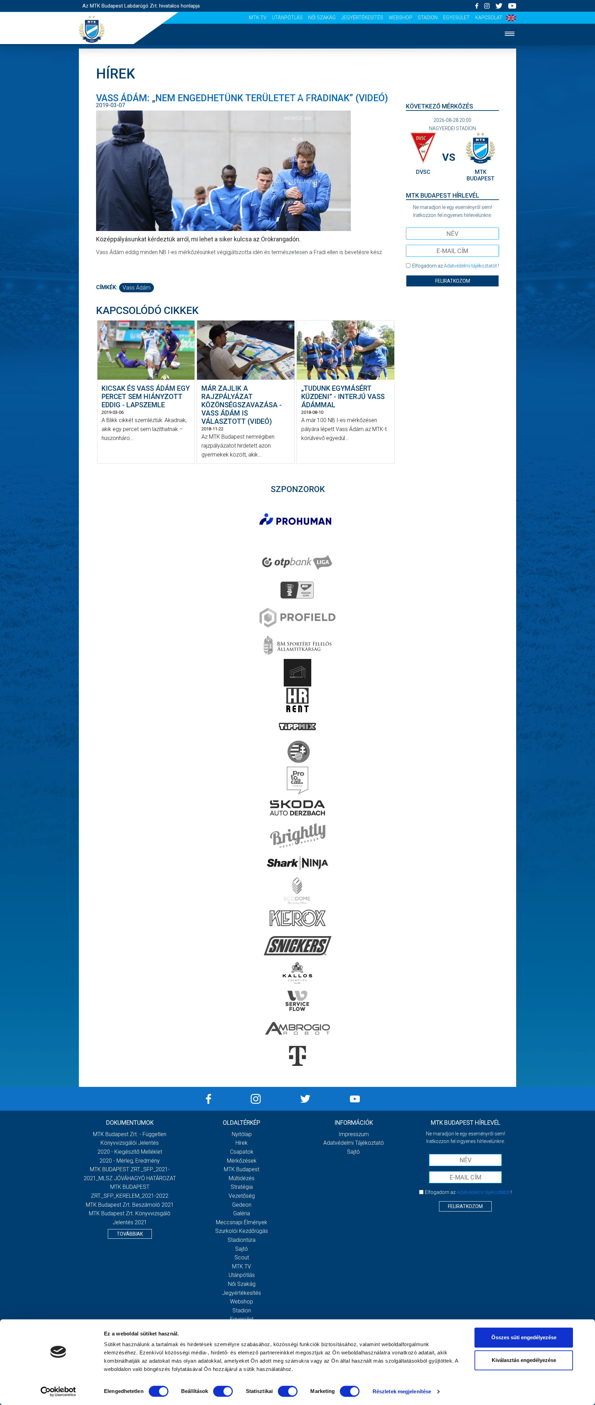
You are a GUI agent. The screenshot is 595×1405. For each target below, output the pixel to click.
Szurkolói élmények (297, 181)
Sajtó (241, 1249)
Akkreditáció (297, 202)
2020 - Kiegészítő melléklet (129, 1152)
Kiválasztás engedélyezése (524, 1360)
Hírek (298, 76)
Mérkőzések (298, 118)
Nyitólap (297, 55)
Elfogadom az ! (455, 266)
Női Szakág (322, 17)
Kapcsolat (488, 17)
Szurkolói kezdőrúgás (241, 1231)
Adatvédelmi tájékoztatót (470, 266)
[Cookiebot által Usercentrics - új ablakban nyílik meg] (58, 1391)
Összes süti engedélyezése (523, 1337)
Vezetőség (242, 1196)
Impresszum (353, 1134)
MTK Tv (258, 17)
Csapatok (298, 97)
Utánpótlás (287, 17)
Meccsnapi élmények (241, 1222)
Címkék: (106, 287)
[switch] (223, 1391)
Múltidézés (241, 1178)
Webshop (400, 17)
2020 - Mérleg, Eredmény (130, 1160)
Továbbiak (130, 1234)
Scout (241, 1257)
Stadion (428, 17)
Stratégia (242, 1187)
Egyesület (456, 17)
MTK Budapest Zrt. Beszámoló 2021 (130, 1205)
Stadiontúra (241, 1240)
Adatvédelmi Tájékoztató (353, 1143)
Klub (297, 139)
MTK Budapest (241, 1169)
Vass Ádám (136, 287)
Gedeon (241, 1205)
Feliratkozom (452, 281)
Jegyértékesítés (362, 17)
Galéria (297, 160)
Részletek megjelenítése (402, 1391)
